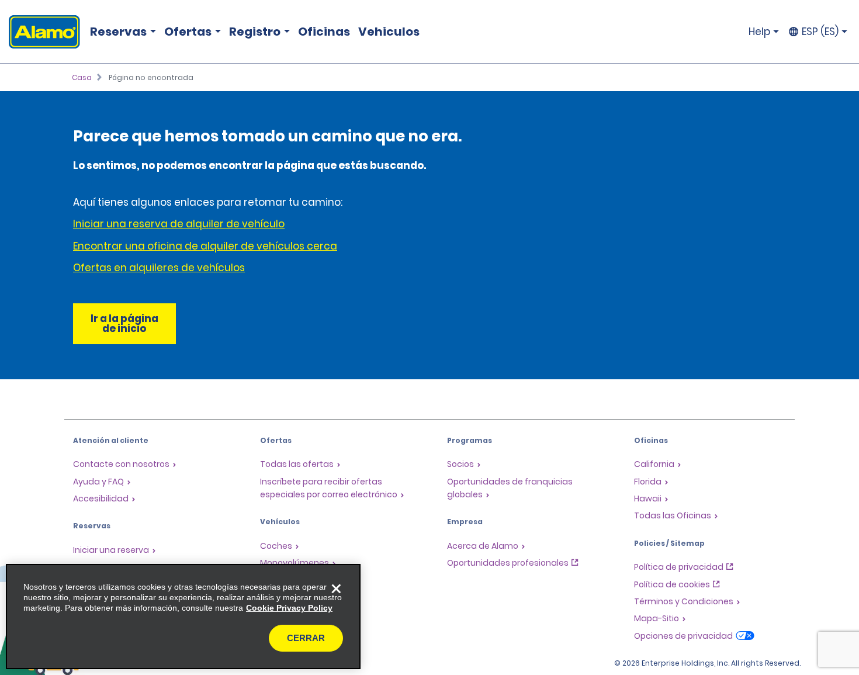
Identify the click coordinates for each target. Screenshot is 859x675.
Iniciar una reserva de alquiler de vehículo (179, 224)
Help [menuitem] (759, 32)
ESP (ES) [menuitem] (820, 32)
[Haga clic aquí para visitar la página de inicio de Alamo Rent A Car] (40, 32)
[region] (183, 616)
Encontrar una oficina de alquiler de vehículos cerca (205, 246)
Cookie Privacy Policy (289, 607)
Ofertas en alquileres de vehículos (159, 268)
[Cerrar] (336, 588)
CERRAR (306, 638)
